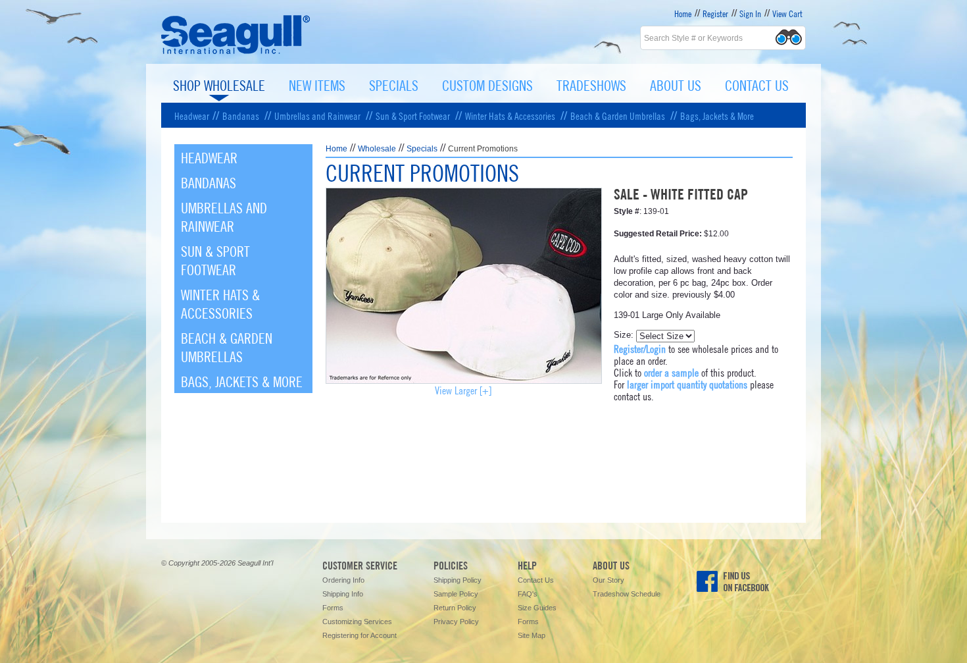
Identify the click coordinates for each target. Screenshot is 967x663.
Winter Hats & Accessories (510, 115)
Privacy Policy (456, 621)
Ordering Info (343, 580)
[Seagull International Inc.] (235, 52)
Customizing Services (357, 621)
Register (715, 13)
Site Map (531, 635)
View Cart (787, 13)
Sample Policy (456, 594)
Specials (393, 84)
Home (682, 13)
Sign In (750, 13)
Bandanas (240, 115)
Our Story (608, 580)
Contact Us (757, 84)
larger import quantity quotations (687, 383)
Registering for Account (359, 635)
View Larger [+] (463, 389)
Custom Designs (487, 84)
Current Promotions (483, 148)
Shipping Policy (458, 580)
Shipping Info (342, 594)
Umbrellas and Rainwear (317, 115)
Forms (332, 608)
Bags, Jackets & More (717, 115)
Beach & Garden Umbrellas (617, 115)
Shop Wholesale (219, 84)
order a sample (671, 372)
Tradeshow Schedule (626, 594)
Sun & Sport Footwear (413, 115)
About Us (675, 84)
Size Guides (537, 608)
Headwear (191, 115)
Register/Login (640, 348)
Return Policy (455, 608)
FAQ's (527, 594)
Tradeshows (591, 84)
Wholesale (377, 148)
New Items (317, 84)
